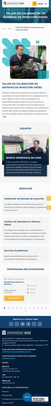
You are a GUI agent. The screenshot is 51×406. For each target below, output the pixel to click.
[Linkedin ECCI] (28, 324)
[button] (4, 308)
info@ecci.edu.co (8, 358)
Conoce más (14, 298)
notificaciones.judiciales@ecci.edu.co (16, 351)
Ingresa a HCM (7, 403)
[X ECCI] (34, 324)
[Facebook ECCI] (11, 324)
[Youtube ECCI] (22, 324)
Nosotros (5, 391)
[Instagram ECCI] (17, 324)
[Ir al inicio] (16, 332)
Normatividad (7, 395)
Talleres (11, 28)
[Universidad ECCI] (14, 3)
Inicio (4, 28)
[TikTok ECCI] (40, 324)
